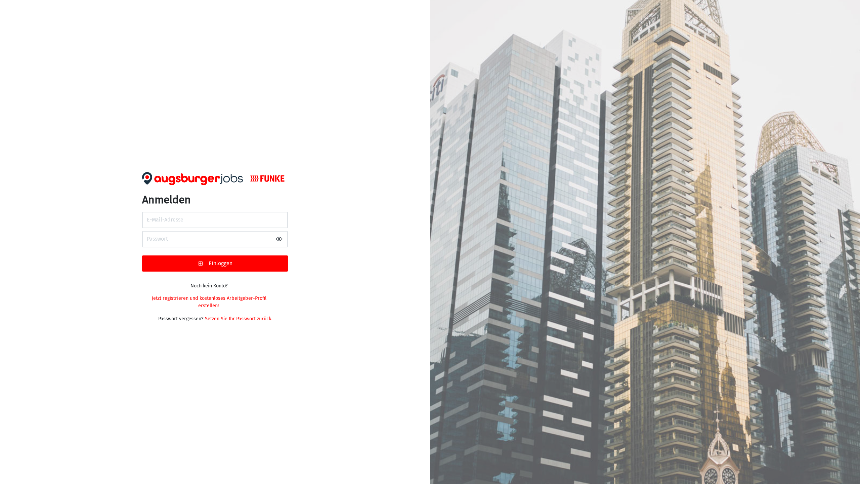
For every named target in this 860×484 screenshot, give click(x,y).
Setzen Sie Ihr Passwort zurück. (238, 319)
